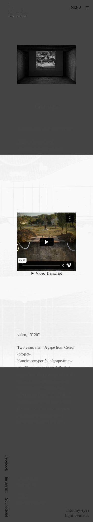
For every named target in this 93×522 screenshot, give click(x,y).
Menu (76, 7)
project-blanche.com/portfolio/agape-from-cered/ (44, 361)
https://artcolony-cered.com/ (41, 149)
